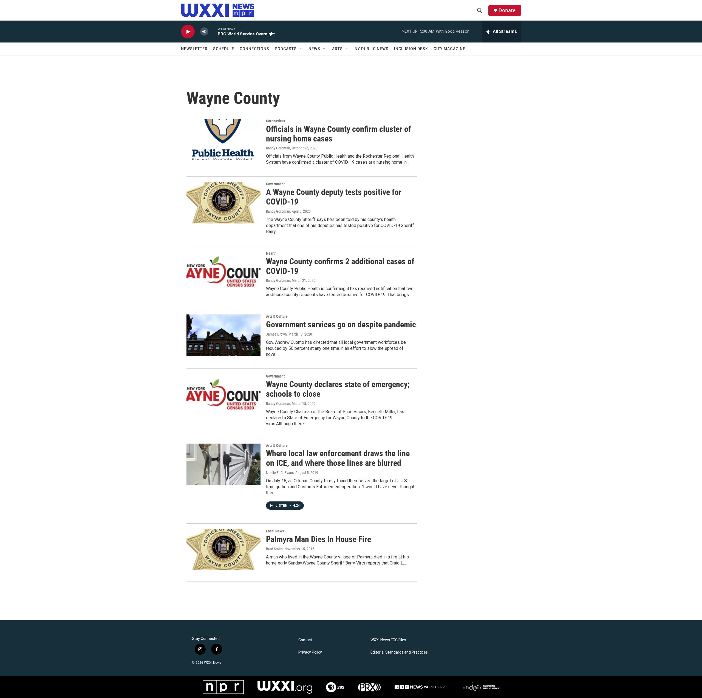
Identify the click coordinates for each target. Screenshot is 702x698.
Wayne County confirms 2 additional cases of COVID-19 (340, 266)
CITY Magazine (449, 49)
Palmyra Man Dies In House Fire (318, 539)
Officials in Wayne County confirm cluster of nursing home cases (338, 133)
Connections (254, 49)
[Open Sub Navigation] (301, 49)
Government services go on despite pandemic (341, 324)
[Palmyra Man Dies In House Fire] (223, 549)
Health (271, 253)
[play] (187, 32)
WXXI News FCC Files (388, 640)
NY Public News (372, 49)
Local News (275, 531)
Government (275, 184)
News (314, 49)
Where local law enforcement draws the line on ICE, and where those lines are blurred (338, 458)
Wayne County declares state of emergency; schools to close (338, 389)
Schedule (223, 49)
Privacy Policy (310, 652)
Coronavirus (275, 121)
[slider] (213, 31)
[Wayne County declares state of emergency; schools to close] (223, 394)
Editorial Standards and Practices (399, 652)
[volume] (204, 31)
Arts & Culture (277, 316)
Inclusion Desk (411, 49)
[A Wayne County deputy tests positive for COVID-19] (223, 202)
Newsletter (194, 49)
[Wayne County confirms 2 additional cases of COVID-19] (223, 272)
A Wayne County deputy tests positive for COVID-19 (333, 196)
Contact (305, 640)
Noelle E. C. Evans (280, 472)
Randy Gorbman (278, 148)
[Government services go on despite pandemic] (223, 335)
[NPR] (223, 687)
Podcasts (286, 49)
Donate (507, 10)
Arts (337, 49)
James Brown (276, 334)
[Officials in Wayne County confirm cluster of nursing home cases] (223, 139)
